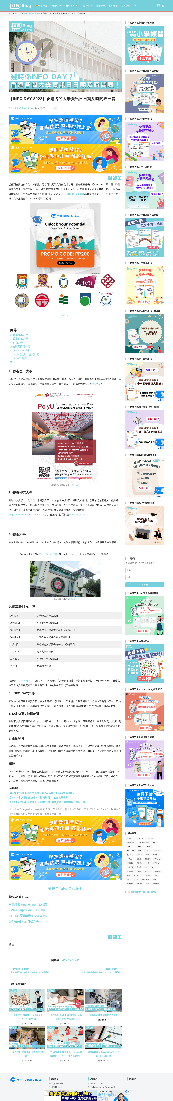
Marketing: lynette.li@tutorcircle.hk (103, 1087)
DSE (154, 842)
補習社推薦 (145, 879)
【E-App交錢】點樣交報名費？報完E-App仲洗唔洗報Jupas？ (42, 793)
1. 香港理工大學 (19, 334)
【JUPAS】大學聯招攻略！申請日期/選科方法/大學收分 (38, 797)
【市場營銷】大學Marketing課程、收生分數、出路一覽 (103, 1054)
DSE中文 (130, 846)
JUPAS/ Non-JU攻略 (31, 13)
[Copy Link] (110, 178)
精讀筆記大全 (138, 875)
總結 (12, 362)
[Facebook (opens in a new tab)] (158, 5)
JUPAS (149, 846)
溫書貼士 (157, 871)
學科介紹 (157, 859)
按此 (94, 384)
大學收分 (130, 859)
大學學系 (156, 855)
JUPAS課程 (131, 851)
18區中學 (140, 838)
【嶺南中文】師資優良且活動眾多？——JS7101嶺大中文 (27, 1017)
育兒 (155, 875)
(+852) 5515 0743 (97, 1084)
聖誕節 (148, 875)
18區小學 (150, 838)
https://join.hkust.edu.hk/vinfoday (27, 514)
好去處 (139, 859)
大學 (76, 960)
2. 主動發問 (20, 358)
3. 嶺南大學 (16, 342)
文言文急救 (130, 871)
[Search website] (135, 5)
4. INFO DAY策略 (20, 350)
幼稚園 (139, 867)
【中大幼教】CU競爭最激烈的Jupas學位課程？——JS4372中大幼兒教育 (65, 1054)
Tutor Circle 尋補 (74, 194)
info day (66, 960)
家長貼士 (140, 863)
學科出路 (130, 863)
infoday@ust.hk (77, 514)
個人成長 (130, 855)
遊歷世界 (140, 884)
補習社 (136, 879)
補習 (128, 879)
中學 (139, 851)
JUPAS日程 (24, 680)
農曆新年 (130, 884)
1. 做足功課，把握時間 (26, 354)
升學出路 (17, 13)
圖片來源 (65, 315)
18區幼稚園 (131, 842)
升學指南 (140, 855)
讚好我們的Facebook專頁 (143, 892)
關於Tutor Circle (57, 1084)
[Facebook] (119, 178)
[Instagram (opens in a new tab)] (163, 5)
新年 (139, 871)
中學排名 (148, 851)
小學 (147, 863)
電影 (147, 884)
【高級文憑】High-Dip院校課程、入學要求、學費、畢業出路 (65, 1017)
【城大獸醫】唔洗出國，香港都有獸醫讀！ (27, 1054)
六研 (11, 108)
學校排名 (148, 859)
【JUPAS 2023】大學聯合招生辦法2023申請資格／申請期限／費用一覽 (47, 802)
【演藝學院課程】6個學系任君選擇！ (103, 1015)
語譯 (154, 879)
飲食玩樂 (156, 884)
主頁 (10, 13)
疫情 (128, 875)
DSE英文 (140, 846)
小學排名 (156, 863)
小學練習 (130, 867)
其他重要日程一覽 (20, 346)
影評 (146, 867)
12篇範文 (130, 838)
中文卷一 (158, 851)
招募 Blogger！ (57, 1087)
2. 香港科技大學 (19, 338)
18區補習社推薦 (143, 842)
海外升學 (148, 871)
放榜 (152, 867)
